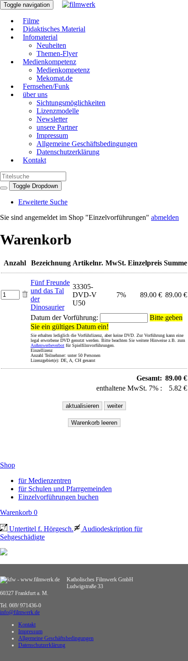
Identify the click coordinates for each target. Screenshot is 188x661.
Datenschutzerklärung (68, 152)
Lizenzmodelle (58, 111)
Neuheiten (51, 45)
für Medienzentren (44, 480)
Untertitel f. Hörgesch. (40, 529)
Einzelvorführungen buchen (58, 497)
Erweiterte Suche (43, 202)
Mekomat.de (55, 78)
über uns (35, 94)
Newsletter (52, 119)
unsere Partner (57, 127)
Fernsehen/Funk (46, 86)
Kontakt (34, 160)
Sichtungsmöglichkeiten (71, 103)
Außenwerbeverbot (47, 345)
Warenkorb (18, 512)
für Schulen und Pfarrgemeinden (65, 489)
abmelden (165, 217)
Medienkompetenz (49, 62)
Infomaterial (40, 37)
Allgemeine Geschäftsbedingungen (87, 143)
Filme (31, 21)
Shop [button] (7, 465)
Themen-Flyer (57, 53)
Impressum (52, 135)
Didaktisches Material (54, 29)
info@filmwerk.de (20, 612)
